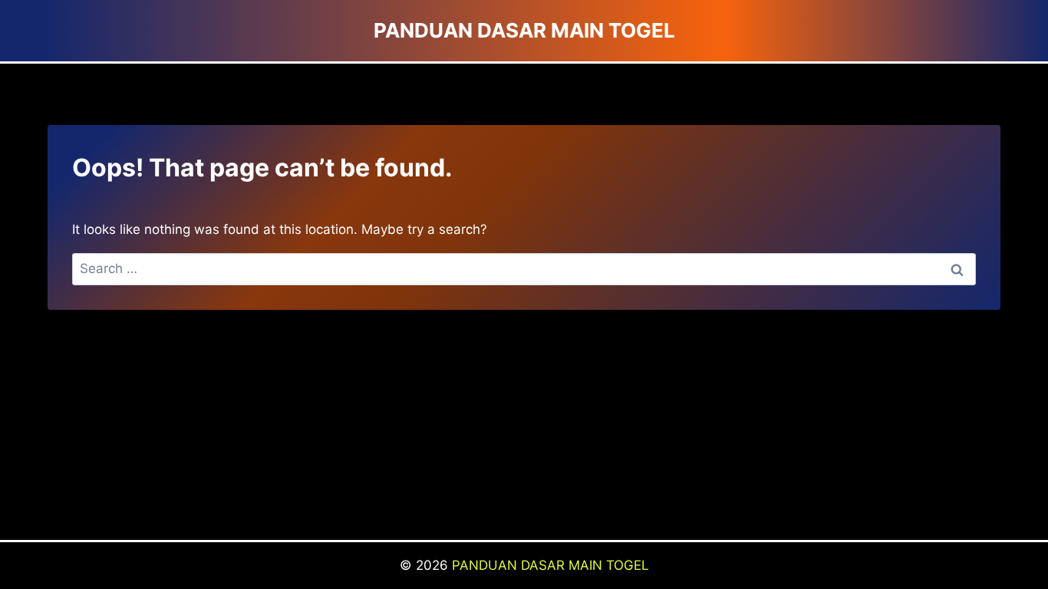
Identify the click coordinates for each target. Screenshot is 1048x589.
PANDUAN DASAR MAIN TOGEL (550, 565)
